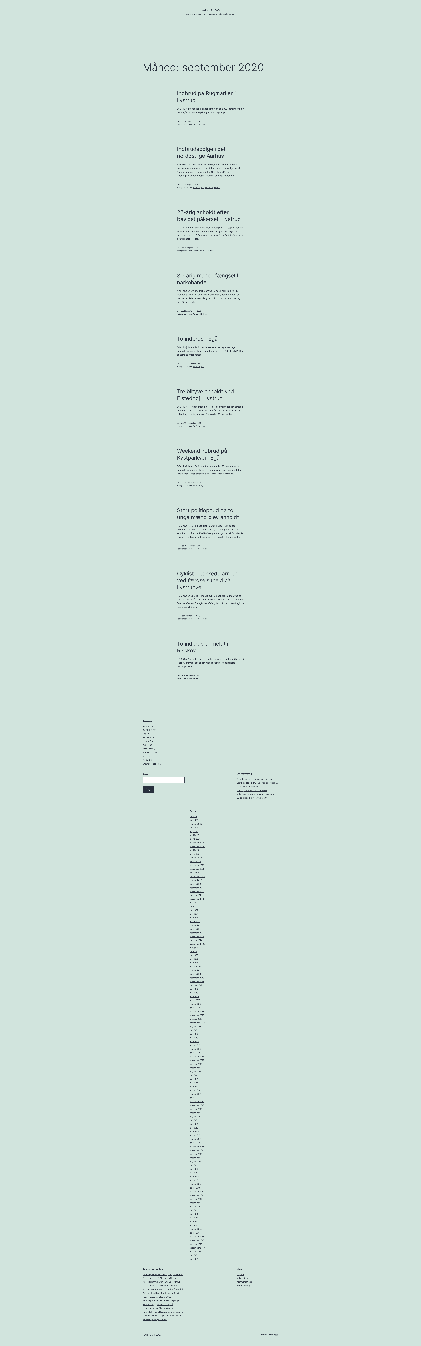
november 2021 (197, 891)
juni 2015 (194, 1169)
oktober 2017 (196, 1064)
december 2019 (197, 978)
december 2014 (197, 1191)
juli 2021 (193, 906)
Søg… (145, 774)
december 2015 (197, 1146)
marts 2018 (195, 1045)
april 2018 (194, 1041)
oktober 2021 (196, 895)
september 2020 (197, 944)
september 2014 (197, 1203)
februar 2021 (196, 925)
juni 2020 (194, 955)
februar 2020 (196, 970)
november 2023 (197, 869)
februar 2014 (196, 1229)
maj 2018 (194, 1038)
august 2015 (195, 1161)
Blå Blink (196, 124)
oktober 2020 (196, 940)
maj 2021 (194, 914)
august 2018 (195, 1026)
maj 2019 (194, 993)
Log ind (240, 1274)
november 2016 (197, 1105)
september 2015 (197, 1158)
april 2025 (194, 835)
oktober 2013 (196, 1244)
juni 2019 (194, 989)
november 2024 (197, 846)
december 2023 (197, 865)
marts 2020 (195, 966)
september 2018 (197, 1023)
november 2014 (197, 1195)
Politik (145, 745)
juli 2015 (193, 1165)
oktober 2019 (196, 985)
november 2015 (197, 1150)
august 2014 (195, 1206)
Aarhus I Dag (210, 10)
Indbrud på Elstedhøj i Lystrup (163, 1285)
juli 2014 (193, 1210)
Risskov (217, 187)
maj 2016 (194, 1128)
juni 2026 (194, 820)
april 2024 (194, 850)
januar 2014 (195, 1233)
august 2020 (195, 948)
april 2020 (194, 962)
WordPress (273, 1335)
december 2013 (197, 1236)
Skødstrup (147, 752)
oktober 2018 (196, 1019)
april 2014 (194, 1221)
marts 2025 (195, 839)
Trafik (145, 760)
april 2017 (194, 1086)
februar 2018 (196, 1049)
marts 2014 (195, 1225)
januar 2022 (195, 884)
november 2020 (197, 936)
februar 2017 (195, 1094)
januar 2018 (195, 1053)
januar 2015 (195, 1188)
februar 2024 (196, 857)
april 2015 (194, 1176)
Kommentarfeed (244, 1282)
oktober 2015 (196, 1154)
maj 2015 (194, 1173)
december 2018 (197, 1011)
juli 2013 (193, 1255)
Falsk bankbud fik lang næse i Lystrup (254, 779)
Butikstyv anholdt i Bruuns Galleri (252, 790)
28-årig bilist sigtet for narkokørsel (253, 798)
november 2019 (197, 981)
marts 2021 (195, 921)
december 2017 (197, 1056)
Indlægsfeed (242, 1278)
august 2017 (195, 1071)
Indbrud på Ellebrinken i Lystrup (163, 1278)
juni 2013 (194, 1259)
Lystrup (204, 124)
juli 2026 (193, 816)
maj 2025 (194, 831)
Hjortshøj (209, 187)
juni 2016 (194, 1124)
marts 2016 (195, 1135)
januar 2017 (195, 1098)
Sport (145, 756)
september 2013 (197, 1248)
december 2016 (197, 1101)
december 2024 (197, 842)
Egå (202, 187)
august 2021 (195, 902)
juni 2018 (194, 1034)
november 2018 (197, 1015)
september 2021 (197, 899)
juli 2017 (193, 1075)
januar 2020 (195, 974)
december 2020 (197, 933)
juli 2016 (193, 1120)
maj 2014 (194, 1218)
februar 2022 (196, 880)
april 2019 (194, 996)
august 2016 (195, 1116)
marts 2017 (195, 1090)
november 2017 (197, 1060)
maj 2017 (194, 1083)
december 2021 (197, 888)
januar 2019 (195, 1008)
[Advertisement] (210, 41)
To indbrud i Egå (197, 338)
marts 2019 (195, 1000)
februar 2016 (196, 1139)
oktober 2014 (196, 1199)
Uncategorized (149, 764)
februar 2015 (196, 1184)
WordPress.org (244, 1285)
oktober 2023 (196, 873)
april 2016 (194, 1131)
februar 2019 (196, 1004)
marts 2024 (195, 854)
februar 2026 (196, 824)
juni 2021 (194, 910)
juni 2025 (194, 828)
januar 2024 (195, 861)
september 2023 (197, 876)
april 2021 (194, 918)
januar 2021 (195, 929)
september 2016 (197, 1113)
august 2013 (195, 1251)
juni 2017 (194, 1079)
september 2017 (197, 1068)
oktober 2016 (196, 1109)
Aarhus (196, 251)
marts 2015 (195, 1180)
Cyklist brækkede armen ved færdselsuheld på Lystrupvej (207, 580)
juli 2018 (193, 1030)
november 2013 (197, 1240)
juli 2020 (193, 951)
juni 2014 (194, 1214)
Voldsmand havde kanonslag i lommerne (255, 794)
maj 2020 (194, 959)
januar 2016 (195, 1143)
